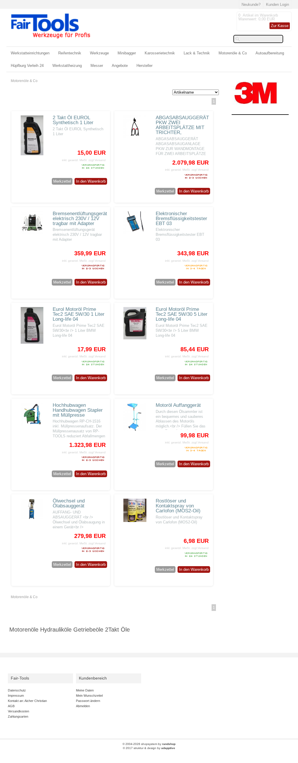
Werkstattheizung (67, 65)
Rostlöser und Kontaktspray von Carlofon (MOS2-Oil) (178, 506)
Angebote (120, 65)
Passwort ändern (88, 701)
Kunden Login (277, 4)
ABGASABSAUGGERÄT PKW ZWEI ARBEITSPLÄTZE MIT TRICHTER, (182, 125)
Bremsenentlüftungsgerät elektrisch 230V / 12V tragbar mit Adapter (80, 218)
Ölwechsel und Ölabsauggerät (69, 503)
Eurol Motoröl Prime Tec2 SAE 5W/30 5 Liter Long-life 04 (181, 314)
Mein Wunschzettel (89, 695)
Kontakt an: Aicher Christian (27, 701)
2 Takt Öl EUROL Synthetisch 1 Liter (73, 120)
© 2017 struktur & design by (149, 748)
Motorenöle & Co (233, 53)
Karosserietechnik (160, 53)
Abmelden (83, 706)
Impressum (16, 695)
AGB (11, 706)
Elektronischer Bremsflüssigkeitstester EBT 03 (181, 218)
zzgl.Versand (97, 160)
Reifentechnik (69, 53)
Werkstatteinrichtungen (30, 53)
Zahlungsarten (18, 716)
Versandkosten (18, 711)
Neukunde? (251, 4)
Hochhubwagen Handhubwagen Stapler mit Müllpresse (78, 410)
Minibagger (127, 53)
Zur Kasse (279, 26)
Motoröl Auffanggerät (178, 405)
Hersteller (144, 65)
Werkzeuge (99, 53)
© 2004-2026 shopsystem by (149, 744)
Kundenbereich (93, 678)
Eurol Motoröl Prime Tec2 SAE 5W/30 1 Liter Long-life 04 (78, 314)
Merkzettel (62, 181)
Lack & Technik (197, 53)
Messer (97, 65)
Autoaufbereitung (270, 53)
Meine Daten (85, 690)
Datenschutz (17, 690)
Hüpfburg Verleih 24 (27, 65)
